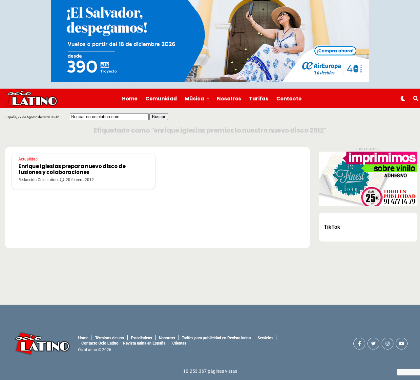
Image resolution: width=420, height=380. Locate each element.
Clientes (179, 343)
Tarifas (258, 98)
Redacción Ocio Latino (38, 180)
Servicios (265, 338)
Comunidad (161, 98)
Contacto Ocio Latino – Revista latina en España (123, 343)
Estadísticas (141, 338)
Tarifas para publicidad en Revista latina (216, 338)
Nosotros (229, 98)
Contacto (289, 98)
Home (129, 98)
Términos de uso (109, 338)
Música (194, 98)
